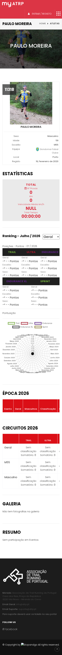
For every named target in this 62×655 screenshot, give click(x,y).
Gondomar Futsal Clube (48, 151)
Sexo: (5, 271)
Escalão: (7, 264)
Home (42, 23)
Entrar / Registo (41, 13)
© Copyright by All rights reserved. (30, 644)
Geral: (5, 257)
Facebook (10, 629)
